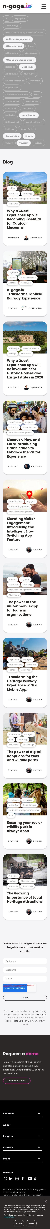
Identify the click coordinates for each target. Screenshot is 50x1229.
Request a (21, 1053)
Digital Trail (11, 87)
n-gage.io (20, 18)
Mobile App (27, 66)
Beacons (35, 80)
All (6, 18)
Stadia (29, 136)
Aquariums (11, 73)
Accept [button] (19, 1223)
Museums (29, 73)
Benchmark (32, 101)
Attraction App (14, 46)
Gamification (29, 115)
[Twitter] (6, 1180)
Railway (9, 129)
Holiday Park (12, 122)
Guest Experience (14, 80)
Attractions (11, 53)
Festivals (28, 108)
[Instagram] (18, 1180)
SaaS (37, 94)
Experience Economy (16, 94)
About (7, 1124)
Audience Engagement (18, 39)
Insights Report (34, 122)
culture (38, 142)
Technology (11, 25)
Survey (9, 142)
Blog (8, 162)
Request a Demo (16, 1080)
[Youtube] (31, 1180)
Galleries (10, 115)
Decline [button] (31, 1223)
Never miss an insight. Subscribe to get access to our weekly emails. (25, 947)
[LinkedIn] (12, 1180)
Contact (8, 1147)
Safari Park (27, 129)
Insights (8, 1136)
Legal (6, 1158)
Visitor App (31, 53)
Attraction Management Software (24, 32)
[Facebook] (25, 1180)
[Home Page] (17, 6)
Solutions (8, 1113)
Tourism (23, 142)
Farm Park (11, 108)
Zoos (30, 46)
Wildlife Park (12, 101)
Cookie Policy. (9, 1217)
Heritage (10, 66)
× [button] (45, 1201)
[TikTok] (37, 1180)
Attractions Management (20, 60)
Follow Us (8, 1172)
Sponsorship (12, 136)
